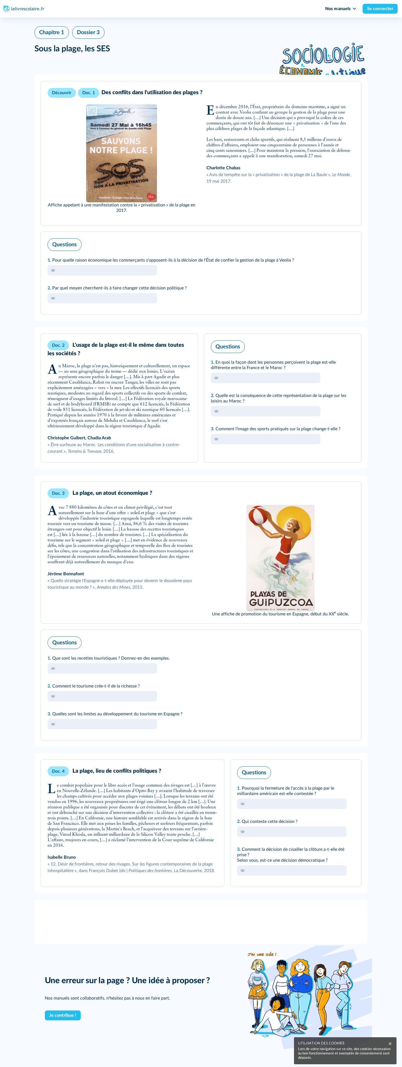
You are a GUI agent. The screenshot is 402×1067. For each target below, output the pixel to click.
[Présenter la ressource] (348, 93)
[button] (201, 153)
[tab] (334, 243)
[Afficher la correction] (334, 243)
